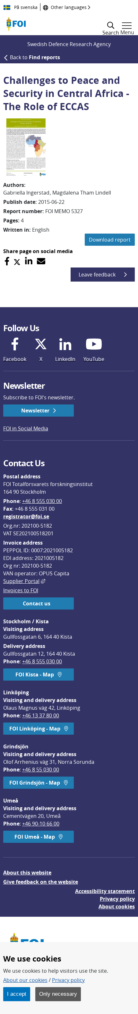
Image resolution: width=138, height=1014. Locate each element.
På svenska (25, 7)
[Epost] (41, 261)
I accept (16, 994)
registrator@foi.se (26, 516)
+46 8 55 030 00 (40, 769)
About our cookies (25, 980)
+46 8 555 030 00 (42, 501)
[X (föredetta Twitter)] (17, 261)
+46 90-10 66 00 (40, 823)
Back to (35, 57)
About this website (27, 872)
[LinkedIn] (28, 261)
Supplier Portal (24, 581)
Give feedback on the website (40, 881)
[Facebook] (7, 261)
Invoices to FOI (20, 590)
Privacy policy (117, 898)
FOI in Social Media (25, 428)
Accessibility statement (105, 891)
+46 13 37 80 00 (40, 715)
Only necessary (58, 994)
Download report (110, 239)
